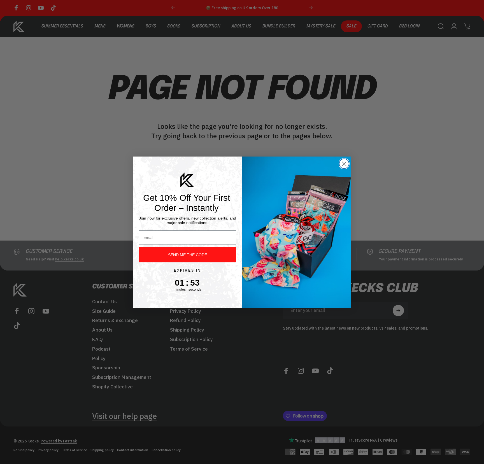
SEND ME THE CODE (187, 255)
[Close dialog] (344, 164)
